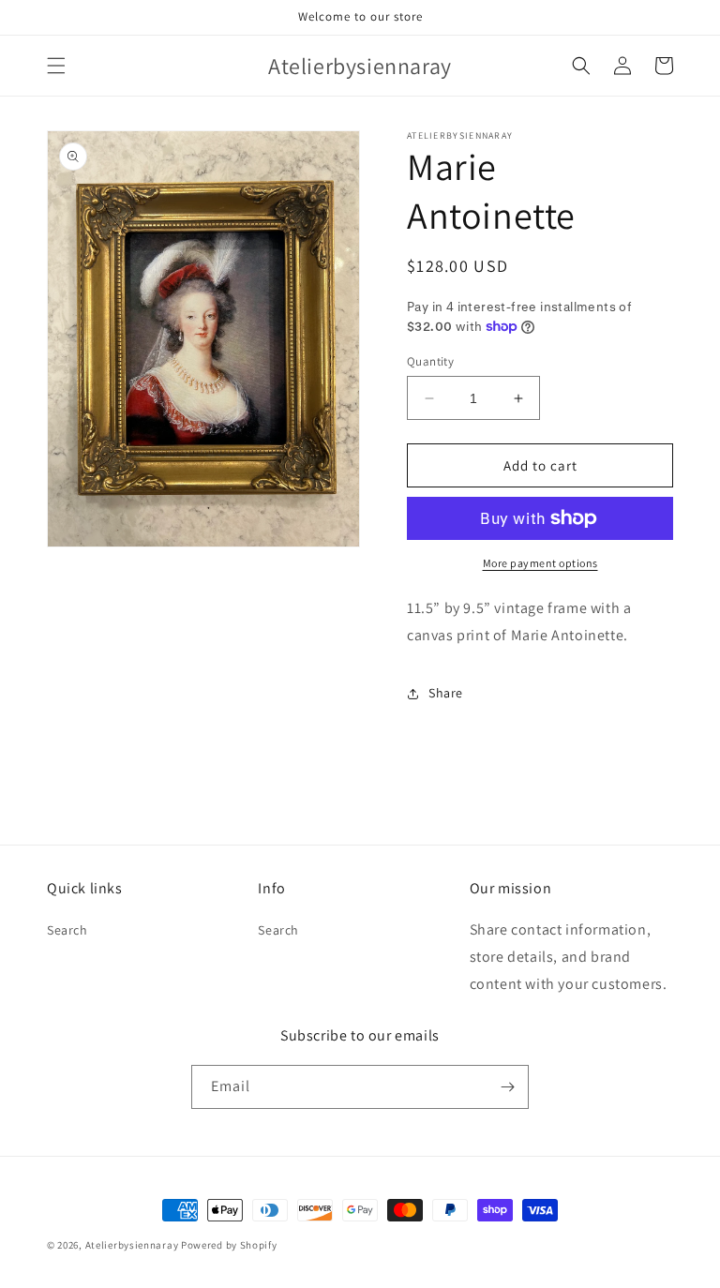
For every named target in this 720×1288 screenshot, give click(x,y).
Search (67, 929)
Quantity (430, 361)
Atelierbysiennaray (132, 1244)
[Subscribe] (507, 1087)
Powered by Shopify (229, 1244)
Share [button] (445, 692)
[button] (56, 65)
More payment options (540, 563)
